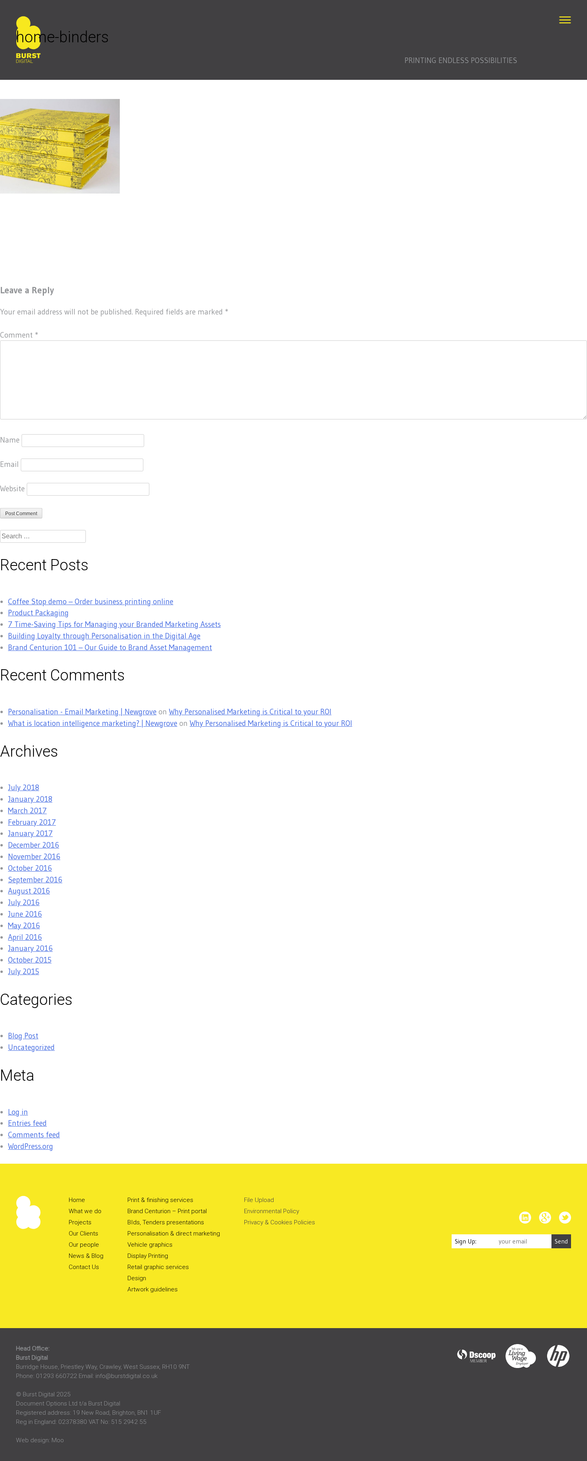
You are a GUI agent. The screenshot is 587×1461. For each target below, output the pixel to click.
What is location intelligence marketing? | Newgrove (92, 723)
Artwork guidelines (152, 1289)
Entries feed (27, 1123)
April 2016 (25, 937)
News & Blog (86, 1255)
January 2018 (30, 799)
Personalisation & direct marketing (173, 1233)
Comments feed (34, 1134)
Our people (84, 1244)
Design (136, 1278)
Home (77, 1200)
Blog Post (23, 1035)
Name (10, 440)
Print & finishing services (160, 1200)
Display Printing (147, 1255)
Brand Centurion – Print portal (167, 1211)
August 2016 (29, 891)
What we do (85, 1211)
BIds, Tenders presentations (165, 1222)
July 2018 (23, 787)
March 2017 (27, 810)
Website (12, 488)
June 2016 (25, 914)
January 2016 (30, 948)
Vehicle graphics (150, 1244)
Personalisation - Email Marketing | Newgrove (82, 711)
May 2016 (24, 925)
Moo (58, 1440)
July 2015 (23, 971)
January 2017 (30, 833)
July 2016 (24, 902)
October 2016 (30, 868)
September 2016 (35, 879)
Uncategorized (31, 1047)
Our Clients (83, 1233)
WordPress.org (30, 1146)
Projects (80, 1222)
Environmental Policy (271, 1211)
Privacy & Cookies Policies (279, 1222)
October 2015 (30, 960)
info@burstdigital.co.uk (126, 1376)
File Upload (259, 1200)
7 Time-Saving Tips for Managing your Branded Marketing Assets (114, 624)
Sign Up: (465, 1241)
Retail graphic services (158, 1267)
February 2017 (32, 822)
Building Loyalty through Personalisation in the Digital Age (104, 636)
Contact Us (84, 1267)
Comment (19, 335)
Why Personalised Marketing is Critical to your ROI (250, 711)
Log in (18, 1112)
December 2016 (33, 845)
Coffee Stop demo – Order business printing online (90, 601)
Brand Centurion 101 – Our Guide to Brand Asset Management (110, 647)
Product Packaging (38, 612)
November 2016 (34, 856)
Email (9, 464)
